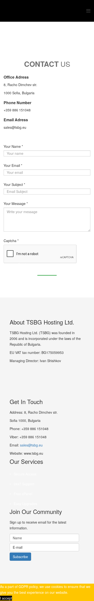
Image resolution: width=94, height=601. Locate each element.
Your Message (16, 203)
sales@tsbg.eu (31, 445)
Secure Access (24, 474)
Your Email (13, 165)
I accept (6, 598)
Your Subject (14, 184)
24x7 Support (23, 483)
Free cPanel (22, 493)
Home (45, 40)
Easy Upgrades (25, 503)
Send (22, 264)
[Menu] (88, 11)
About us (61, 40)
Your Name (13, 146)
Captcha (11, 240)
